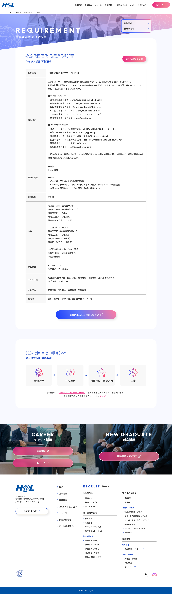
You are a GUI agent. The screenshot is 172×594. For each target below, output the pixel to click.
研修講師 (128, 532)
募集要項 (128, 563)
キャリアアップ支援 (93, 527)
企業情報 (78, 5)
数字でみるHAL (91, 506)
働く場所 (88, 519)
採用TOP (19, 12)
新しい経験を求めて (93, 557)
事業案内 (88, 5)
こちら (103, 396)
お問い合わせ (143, 5)
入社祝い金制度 (131, 559)
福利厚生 (88, 523)
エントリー (129, 567)
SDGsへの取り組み (68, 506)
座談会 (127, 502)
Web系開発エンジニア (133, 512)
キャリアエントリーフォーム (72, 392)
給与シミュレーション (126, 5)
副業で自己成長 (91, 541)
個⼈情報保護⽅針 (67, 526)
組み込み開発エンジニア (134, 524)
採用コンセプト (91, 502)
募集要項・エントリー (133, 549)
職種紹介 (128, 498)
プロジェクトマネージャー (135, 528)
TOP (11, 12)
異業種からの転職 (92, 545)
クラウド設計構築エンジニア (136, 516)
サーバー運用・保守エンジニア (137, 520)
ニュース (98, 5)
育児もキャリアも (92, 553)
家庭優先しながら (92, 549)
